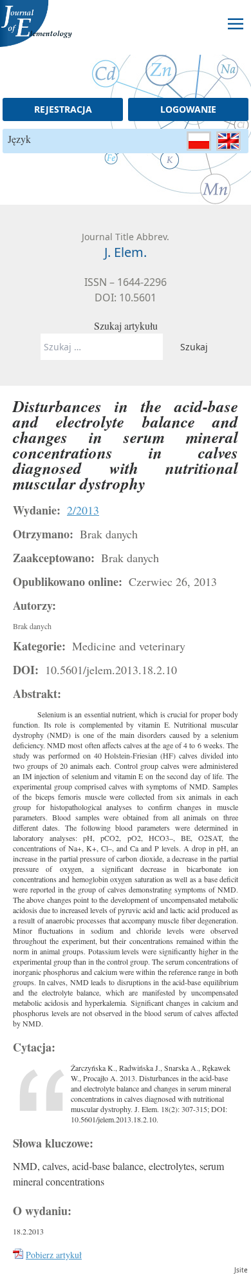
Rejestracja (63, 109)
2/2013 (83, 510)
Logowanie (188, 109)
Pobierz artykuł (54, 1255)
